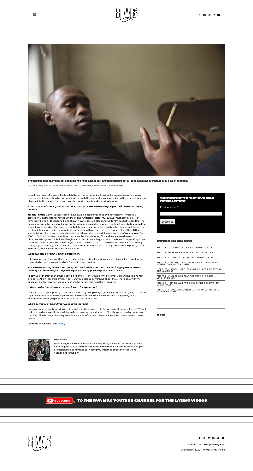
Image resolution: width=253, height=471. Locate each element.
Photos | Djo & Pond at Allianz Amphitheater (185, 247)
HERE (61, 323)
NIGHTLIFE (66, 185)
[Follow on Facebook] (200, 15)
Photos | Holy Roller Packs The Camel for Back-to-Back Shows (188, 284)
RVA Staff (36, 185)
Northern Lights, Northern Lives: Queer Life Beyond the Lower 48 (189, 270)
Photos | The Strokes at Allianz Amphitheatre (185, 257)
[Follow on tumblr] (209, 438)
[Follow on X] (204, 438)
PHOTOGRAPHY (82, 185)
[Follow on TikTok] (214, 15)
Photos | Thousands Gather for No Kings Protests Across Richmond (188, 291)
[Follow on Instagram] (204, 15)
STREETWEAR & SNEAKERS (107, 185)
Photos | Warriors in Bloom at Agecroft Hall (185, 252)
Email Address (169, 207)
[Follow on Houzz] (209, 15)
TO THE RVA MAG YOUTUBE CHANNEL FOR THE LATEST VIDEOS (142, 400)
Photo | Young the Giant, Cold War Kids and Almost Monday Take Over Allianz (188, 263)
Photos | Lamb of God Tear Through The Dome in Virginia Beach (186, 277)
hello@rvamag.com (214, 444)
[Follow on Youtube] (218, 15)
